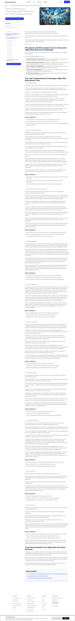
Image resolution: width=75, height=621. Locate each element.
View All (14, 609)
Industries (39, 1)
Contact (26, 563)
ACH (34, 1)
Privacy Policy (29, 619)
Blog (6, 5)
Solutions (28, 1)
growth (26, 293)
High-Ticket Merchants (17, 598)
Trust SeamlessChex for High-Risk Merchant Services (12, 60)
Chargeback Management (31, 605)
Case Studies (44, 603)
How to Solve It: (9, 40)
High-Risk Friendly (30, 611)
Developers (44, 605)
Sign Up (67, 1)
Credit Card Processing (31, 598)
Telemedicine (15, 601)
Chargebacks (28, 85)
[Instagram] (55, 606)
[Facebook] (53, 606)
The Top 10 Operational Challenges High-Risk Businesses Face (12, 38)
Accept (66, 618)
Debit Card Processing (31, 603)
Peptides (14, 607)
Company (45, 1)
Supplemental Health (17, 605)
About (43, 598)
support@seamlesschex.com (57, 598)
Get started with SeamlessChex (14, 18)
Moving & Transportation (17, 603)
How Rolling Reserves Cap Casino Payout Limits (38, 576)
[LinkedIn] (57, 606)
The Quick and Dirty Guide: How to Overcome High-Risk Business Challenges (12, 34)
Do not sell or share (56, 618)
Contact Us (44, 609)
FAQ (42, 607)
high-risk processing (59, 234)
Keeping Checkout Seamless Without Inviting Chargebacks (40, 578)
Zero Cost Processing (30, 609)
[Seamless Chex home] (10, 2)
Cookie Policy (23, 619)
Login (61, 1)
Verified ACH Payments (31, 601)
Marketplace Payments (31, 607)
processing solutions (53, 563)
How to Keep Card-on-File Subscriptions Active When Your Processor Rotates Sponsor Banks (47, 573)
